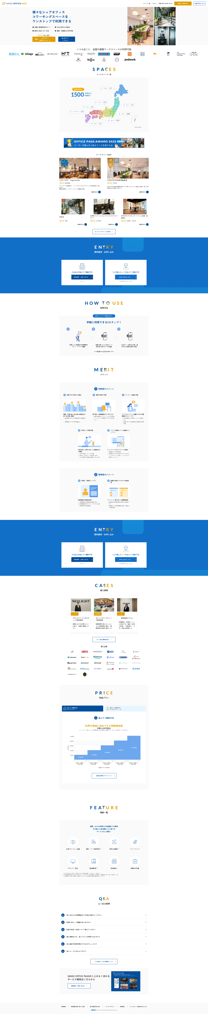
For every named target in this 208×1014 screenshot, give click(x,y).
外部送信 (122, 1006)
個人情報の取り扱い (95, 1006)
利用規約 (63, 1006)
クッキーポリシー (110, 1006)
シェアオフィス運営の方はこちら (138, 1006)
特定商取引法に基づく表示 (78, 1006)
